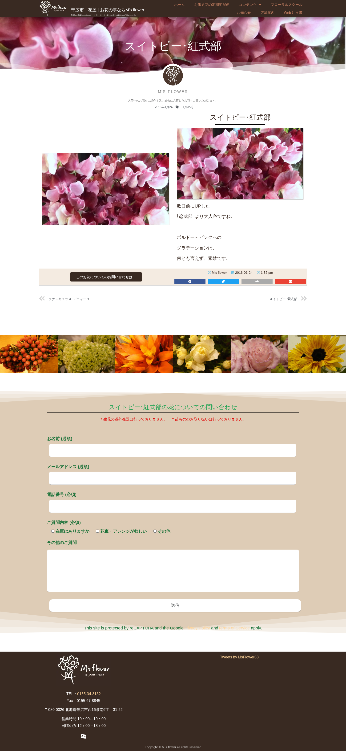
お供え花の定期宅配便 (211, 5)
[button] (106, 277)
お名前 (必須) (59, 438)
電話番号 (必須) (61, 494)
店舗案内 (267, 13)
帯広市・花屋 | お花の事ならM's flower (107, 10)
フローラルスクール (286, 5)
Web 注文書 (293, 13)
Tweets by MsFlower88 (239, 657)
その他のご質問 (62, 542)
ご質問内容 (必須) (64, 522)
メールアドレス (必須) (68, 466)
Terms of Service (234, 628)
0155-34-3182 (89, 694)
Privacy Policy (197, 628)
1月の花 (187, 107)
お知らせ (244, 13)
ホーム (179, 5)
